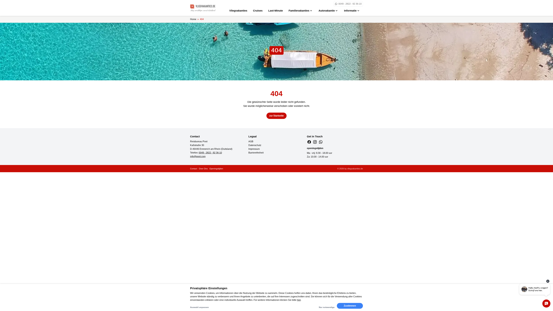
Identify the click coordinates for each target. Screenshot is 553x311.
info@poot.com (198, 156)
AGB (250, 141)
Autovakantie (327, 10)
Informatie (350, 10)
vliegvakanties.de (355, 168)
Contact (193, 168)
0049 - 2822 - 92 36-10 (210, 152)
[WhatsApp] (320, 142)
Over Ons (203, 168)
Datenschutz (254, 145)
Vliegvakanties (238, 10)
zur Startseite (276, 115)
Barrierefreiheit (256, 152)
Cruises (258, 10)
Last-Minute (275, 10)
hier (299, 300)
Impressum (254, 149)
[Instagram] (315, 142)
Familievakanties (299, 10)
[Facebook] (309, 142)
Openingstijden (216, 168)
